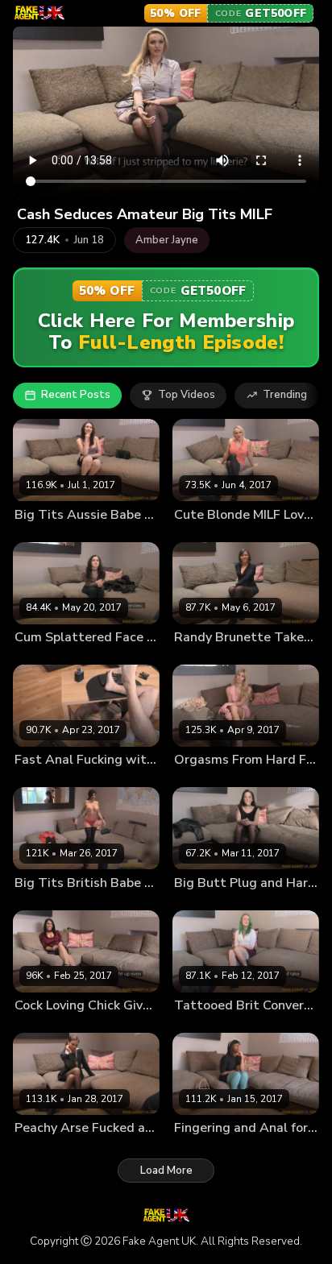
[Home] (39, 13)
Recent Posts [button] (75, 394)
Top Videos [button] (186, 394)
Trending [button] (285, 394)
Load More (166, 1170)
